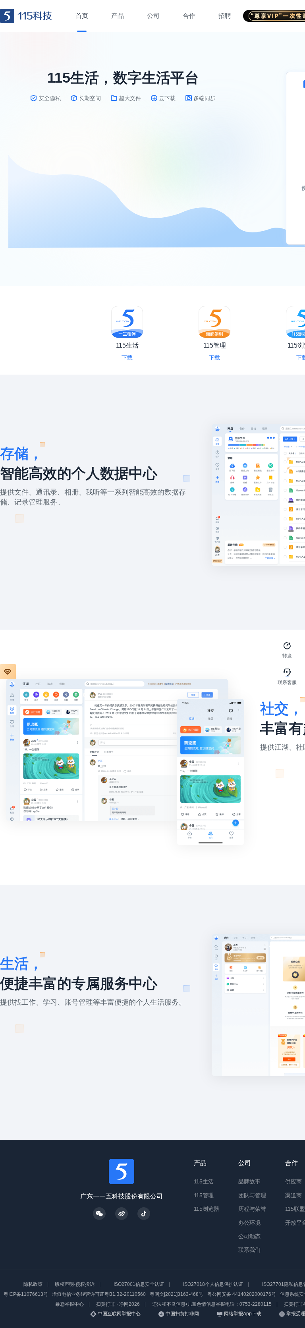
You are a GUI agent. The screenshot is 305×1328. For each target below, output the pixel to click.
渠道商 (293, 1195)
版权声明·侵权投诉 (75, 1284)
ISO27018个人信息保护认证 (213, 1284)
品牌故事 (249, 1181)
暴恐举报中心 (69, 1304)
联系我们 (249, 1250)
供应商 (293, 1181)
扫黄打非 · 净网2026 (118, 1304)
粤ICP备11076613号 (26, 1294)
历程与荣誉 (252, 1209)
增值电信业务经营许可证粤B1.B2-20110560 (99, 1294)
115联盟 (295, 1209)
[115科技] (26, 16)
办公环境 (249, 1223)
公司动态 (249, 1236)
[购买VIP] (8, 671)
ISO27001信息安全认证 (139, 1284)
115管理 (204, 1195)
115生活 (204, 1181)
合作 (291, 1163)
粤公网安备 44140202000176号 (241, 1294)
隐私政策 (32, 1284)
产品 (200, 1163)
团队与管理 (252, 1195)
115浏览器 (206, 1209)
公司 (244, 1163)
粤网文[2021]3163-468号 (176, 1294)
